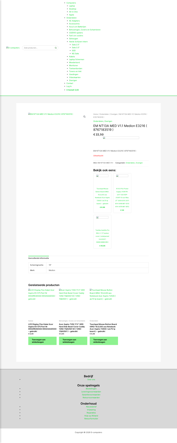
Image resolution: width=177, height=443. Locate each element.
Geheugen (73, 38)
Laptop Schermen (76, 59)
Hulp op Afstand (91, 416)
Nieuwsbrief (91, 407)
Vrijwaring (91, 410)
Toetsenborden (75, 68)
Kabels (72, 56)
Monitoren (73, 65)
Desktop (72, 9)
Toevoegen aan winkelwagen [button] (38, 340)
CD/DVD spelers (76, 33)
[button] (84, 117)
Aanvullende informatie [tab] (38, 258)
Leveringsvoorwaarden (91, 391)
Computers (71, 3)
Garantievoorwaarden (91, 395)
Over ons (91, 379)
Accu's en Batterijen (77, 27)
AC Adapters (74, 21)
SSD (74, 50)
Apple (71, 15)
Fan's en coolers (76, 35)
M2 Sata (75, 53)
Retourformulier (91, 418)
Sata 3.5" (76, 47)
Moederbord (74, 62)
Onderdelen (71, 18)
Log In (69, 86)
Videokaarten (75, 77)
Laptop (72, 6)
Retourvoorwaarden (91, 397)
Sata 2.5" (75, 44)
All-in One (73, 12)
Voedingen (73, 74)
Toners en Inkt (75, 71)
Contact (69, 83)
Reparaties (91, 413)
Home (95, 114)
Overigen (73, 80)
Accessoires (74, 24)
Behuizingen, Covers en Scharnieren (85, 30)
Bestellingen (91, 388)
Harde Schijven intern (78, 41)
